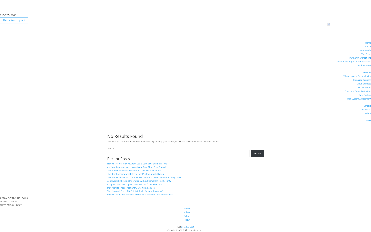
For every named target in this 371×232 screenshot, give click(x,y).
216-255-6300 (8, 15)
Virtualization (364, 87)
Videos (368, 113)
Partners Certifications (360, 57)
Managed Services (362, 80)
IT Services (366, 72)
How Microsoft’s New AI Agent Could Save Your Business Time (137, 163)
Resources (366, 109)
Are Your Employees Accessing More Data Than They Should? (137, 167)
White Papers (364, 65)
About (368, 46)
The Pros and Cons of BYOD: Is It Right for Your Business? (135, 191)
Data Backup (365, 95)
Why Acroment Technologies (357, 76)
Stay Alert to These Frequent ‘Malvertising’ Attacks (131, 187)
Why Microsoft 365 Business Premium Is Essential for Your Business (140, 194)
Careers (367, 105)
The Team (366, 54)
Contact (367, 120)
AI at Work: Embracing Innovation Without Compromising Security (139, 180)
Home (368, 42)
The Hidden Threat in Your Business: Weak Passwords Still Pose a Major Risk (144, 177)
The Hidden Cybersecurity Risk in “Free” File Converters (134, 170)
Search (110, 148)
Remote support (14, 20)
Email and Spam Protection (358, 91)
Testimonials (365, 50)
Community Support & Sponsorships (353, 61)
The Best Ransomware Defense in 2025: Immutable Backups (136, 174)
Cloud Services (364, 83)
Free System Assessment (359, 98)
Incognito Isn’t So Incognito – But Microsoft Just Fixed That (135, 184)
